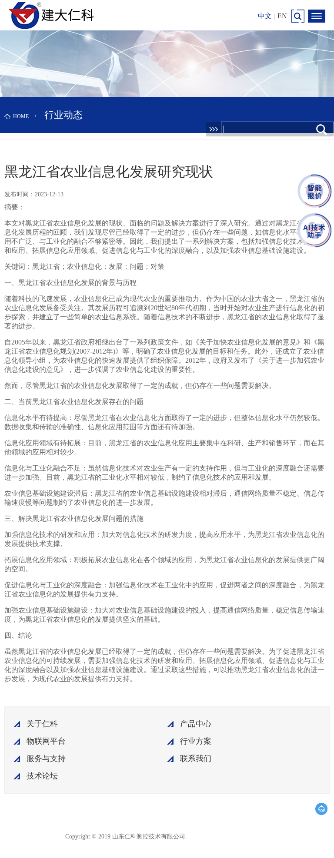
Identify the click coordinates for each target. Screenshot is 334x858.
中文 (265, 16)
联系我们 (195, 758)
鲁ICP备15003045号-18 (230, 836)
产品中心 (195, 723)
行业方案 (195, 741)
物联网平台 (46, 741)
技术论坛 (42, 776)
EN (282, 16)
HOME (21, 116)
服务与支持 (46, 758)
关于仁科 (42, 723)
